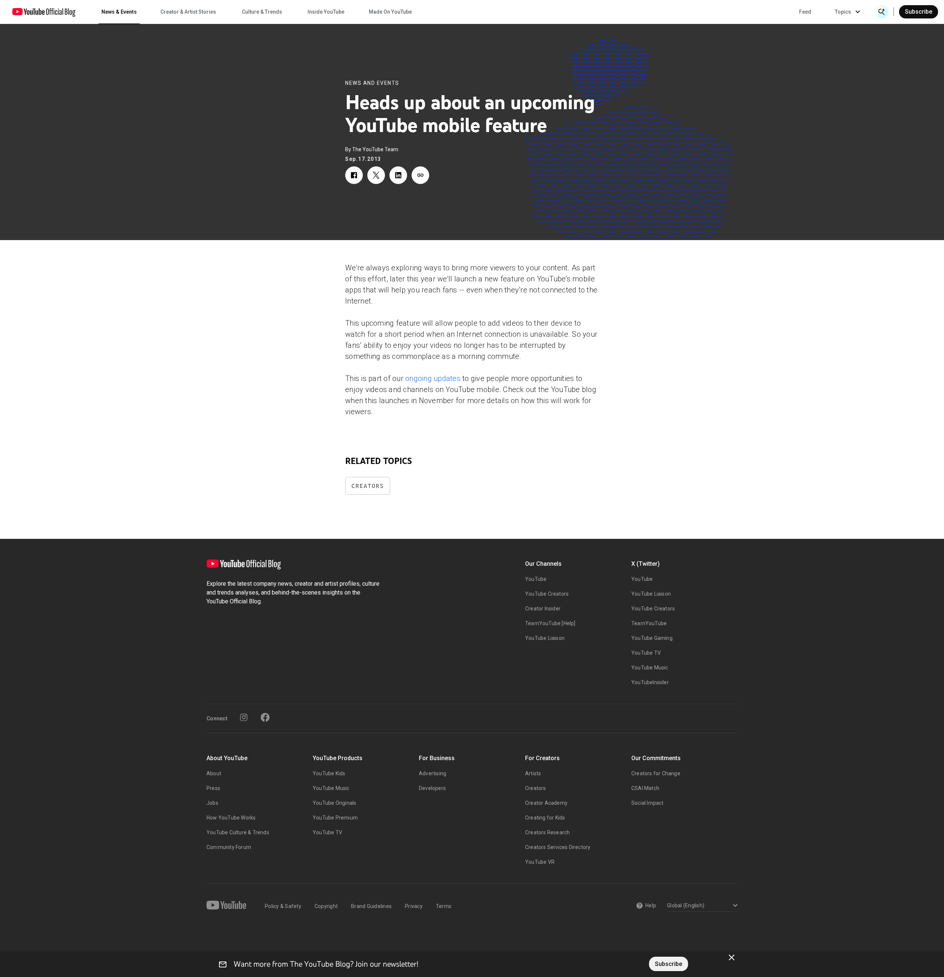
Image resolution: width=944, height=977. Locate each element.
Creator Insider (542, 609)
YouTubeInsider (650, 682)
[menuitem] (805, 12)
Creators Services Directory (557, 847)
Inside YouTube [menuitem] (326, 12)
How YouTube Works (231, 818)
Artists (533, 773)
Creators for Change (655, 773)
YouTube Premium (335, 818)
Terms (443, 906)
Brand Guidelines (371, 906)
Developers (432, 788)
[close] (732, 957)
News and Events (372, 83)
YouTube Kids (329, 773)
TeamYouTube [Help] (550, 623)
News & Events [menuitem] (119, 12)
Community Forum (228, 847)
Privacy (414, 906)
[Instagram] (243, 717)
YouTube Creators (547, 594)
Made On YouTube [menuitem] (390, 12)
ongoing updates (433, 378)
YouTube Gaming (652, 638)
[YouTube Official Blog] (43, 12)
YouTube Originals (334, 803)
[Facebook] (265, 717)
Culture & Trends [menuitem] (262, 12)
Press (213, 788)
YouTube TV (646, 653)
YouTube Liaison (545, 638)
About (213, 773)
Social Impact (647, 803)
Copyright (326, 906)
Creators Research (547, 832)
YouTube (535, 579)
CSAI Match (645, 788)
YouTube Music (649, 668)
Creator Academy (546, 803)
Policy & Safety (283, 906)
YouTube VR (540, 862)
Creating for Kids (545, 818)
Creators (367, 485)
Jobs (212, 803)
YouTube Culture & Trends (237, 832)
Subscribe (918, 11)
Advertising (432, 773)
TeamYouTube (649, 623)
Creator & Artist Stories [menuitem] (188, 12)
